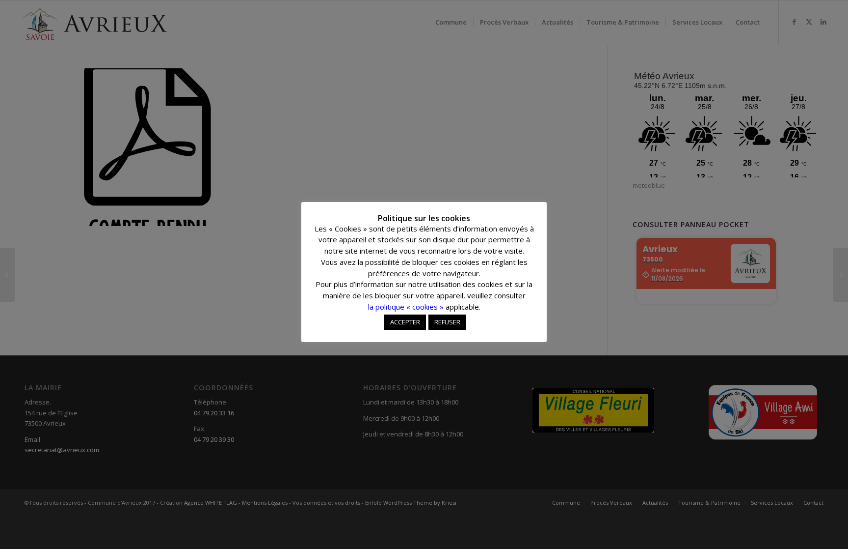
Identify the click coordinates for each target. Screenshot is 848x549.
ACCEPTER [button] (405, 322)
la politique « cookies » (406, 307)
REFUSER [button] (447, 322)
